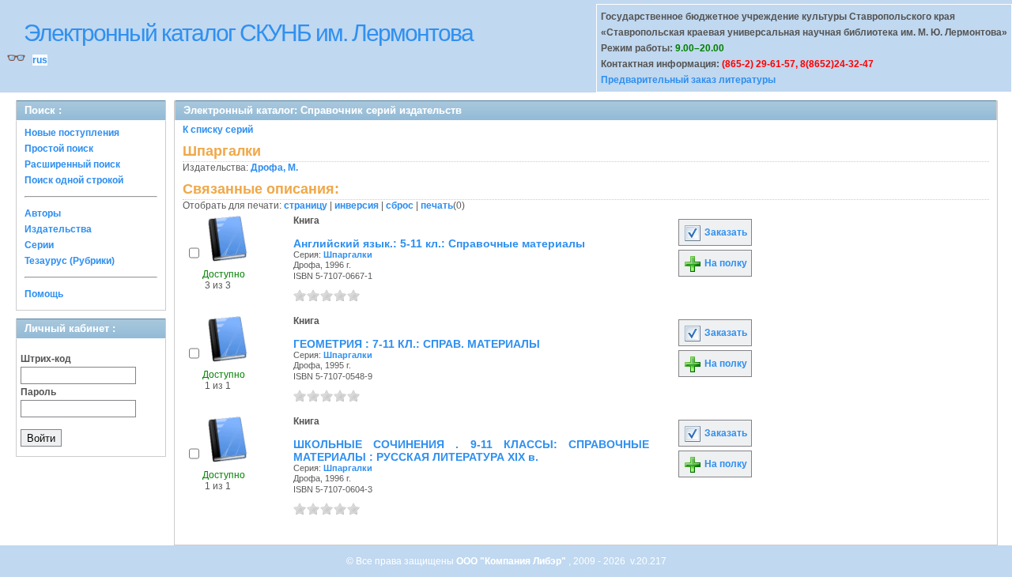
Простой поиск (59, 148)
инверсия (356, 205)
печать (437, 205)
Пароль (38, 392)
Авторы (43, 213)
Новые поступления (72, 132)
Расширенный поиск (72, 164)
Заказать (724, 232)
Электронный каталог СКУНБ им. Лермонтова (248, 33)
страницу (305, 205)
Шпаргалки (347, 254)
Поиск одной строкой (74, 180)
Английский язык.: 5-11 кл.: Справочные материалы (439, 243)
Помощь (44, 294)
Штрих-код (46, 358)
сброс (399, 205)
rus (39, 60)
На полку (724, 263)
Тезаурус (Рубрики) (70, 260)
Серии (39, 245)
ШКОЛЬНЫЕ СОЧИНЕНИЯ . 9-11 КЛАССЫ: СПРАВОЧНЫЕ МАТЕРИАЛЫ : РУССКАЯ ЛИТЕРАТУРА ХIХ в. (471, 450)
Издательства (58, 229)
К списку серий (218, 129)
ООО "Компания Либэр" (512, 561)
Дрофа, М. (274, 167)
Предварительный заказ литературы (688, 79)
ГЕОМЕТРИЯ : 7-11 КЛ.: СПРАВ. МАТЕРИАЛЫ (416, 344)
